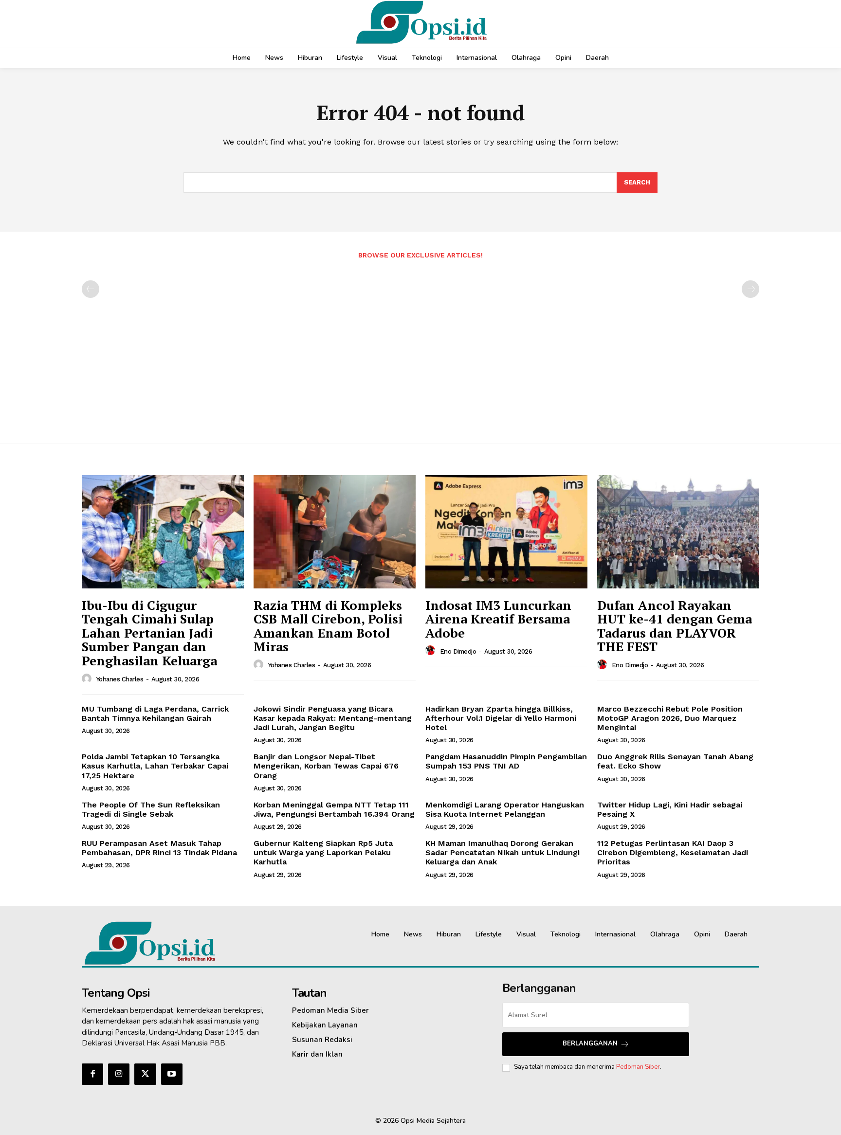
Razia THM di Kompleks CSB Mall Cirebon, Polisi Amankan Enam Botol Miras (328, 626)
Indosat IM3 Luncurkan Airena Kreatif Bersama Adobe (498, 619)
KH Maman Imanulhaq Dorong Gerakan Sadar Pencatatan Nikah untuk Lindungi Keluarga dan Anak (502, 852)
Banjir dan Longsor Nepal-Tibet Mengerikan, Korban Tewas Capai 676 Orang (326, 766)
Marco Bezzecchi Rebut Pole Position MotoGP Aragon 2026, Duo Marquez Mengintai (670, 718)
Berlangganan (590, 1043)
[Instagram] (118, 1074)
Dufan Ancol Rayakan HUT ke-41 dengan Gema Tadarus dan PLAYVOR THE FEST (674, 626)
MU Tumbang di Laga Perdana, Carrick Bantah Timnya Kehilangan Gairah (155, 713)
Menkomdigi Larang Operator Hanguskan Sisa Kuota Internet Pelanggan (504, 809)
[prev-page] (90, 289)
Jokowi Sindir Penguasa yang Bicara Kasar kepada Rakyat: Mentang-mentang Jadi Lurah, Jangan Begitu (333, 718)
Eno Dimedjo (458, 651)
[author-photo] (88, 679)
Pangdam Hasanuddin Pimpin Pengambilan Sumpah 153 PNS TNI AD (506, 761)
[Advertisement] (420, 346)
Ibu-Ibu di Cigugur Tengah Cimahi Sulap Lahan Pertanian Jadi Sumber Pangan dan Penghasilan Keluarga (149, 633)
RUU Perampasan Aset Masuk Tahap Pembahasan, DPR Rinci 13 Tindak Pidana (159, 848)
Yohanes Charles (120, 679)
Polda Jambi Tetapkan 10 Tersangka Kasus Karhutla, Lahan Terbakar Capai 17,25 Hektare (155, 766)
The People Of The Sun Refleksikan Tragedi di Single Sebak (151, 809)
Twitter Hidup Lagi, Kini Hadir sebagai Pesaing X (669, 809)
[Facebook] (92, 1074)
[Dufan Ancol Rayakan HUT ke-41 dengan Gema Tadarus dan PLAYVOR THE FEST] (678, 531)
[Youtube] (172, 1074)
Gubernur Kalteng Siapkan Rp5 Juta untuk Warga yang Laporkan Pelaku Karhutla (323, 852)
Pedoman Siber (638, 1066)
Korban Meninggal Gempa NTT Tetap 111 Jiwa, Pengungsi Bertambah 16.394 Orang (334, 809)
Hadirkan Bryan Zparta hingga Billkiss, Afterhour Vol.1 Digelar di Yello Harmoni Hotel (500, 718)
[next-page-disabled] (750, 289)
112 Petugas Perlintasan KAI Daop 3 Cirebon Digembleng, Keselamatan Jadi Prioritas (672, 852)
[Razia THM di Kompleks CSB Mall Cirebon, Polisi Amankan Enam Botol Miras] (335, 531)
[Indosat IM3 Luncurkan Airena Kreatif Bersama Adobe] (506, 531)
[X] (145, 1074)
